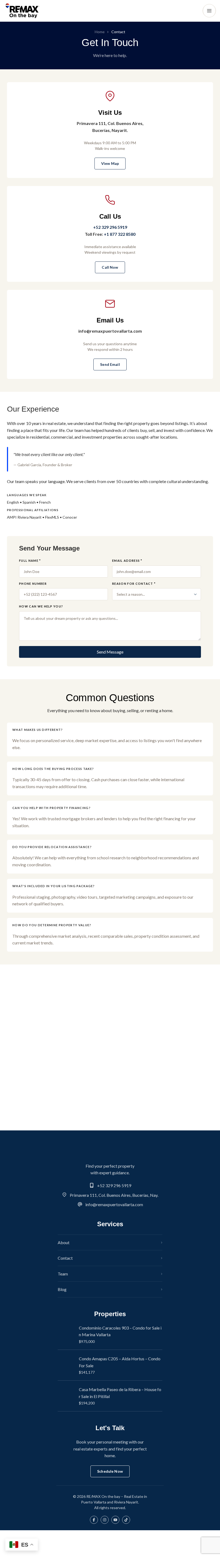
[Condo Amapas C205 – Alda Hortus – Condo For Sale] (66, 1365)
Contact (65, 1257)
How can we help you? (41, 606)
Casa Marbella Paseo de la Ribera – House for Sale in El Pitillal (120, 1393)
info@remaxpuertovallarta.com (114, 1204)
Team (63, 1273)
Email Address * (127, 560)
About (63, 1242)
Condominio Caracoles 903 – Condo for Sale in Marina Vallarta (120, 1331)
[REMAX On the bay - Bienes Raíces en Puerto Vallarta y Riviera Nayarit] (22, 11)
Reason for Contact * (134, 583)
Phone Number (33, 583)
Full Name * (30, 560)
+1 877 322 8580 (119, 234)
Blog (62, 1289)
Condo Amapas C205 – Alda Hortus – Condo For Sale (119, 1362)
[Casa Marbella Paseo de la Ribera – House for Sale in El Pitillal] (66, 1395)
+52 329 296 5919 (110, 227)
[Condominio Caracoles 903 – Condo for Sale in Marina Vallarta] (66, 1334)
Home (100, 32)
